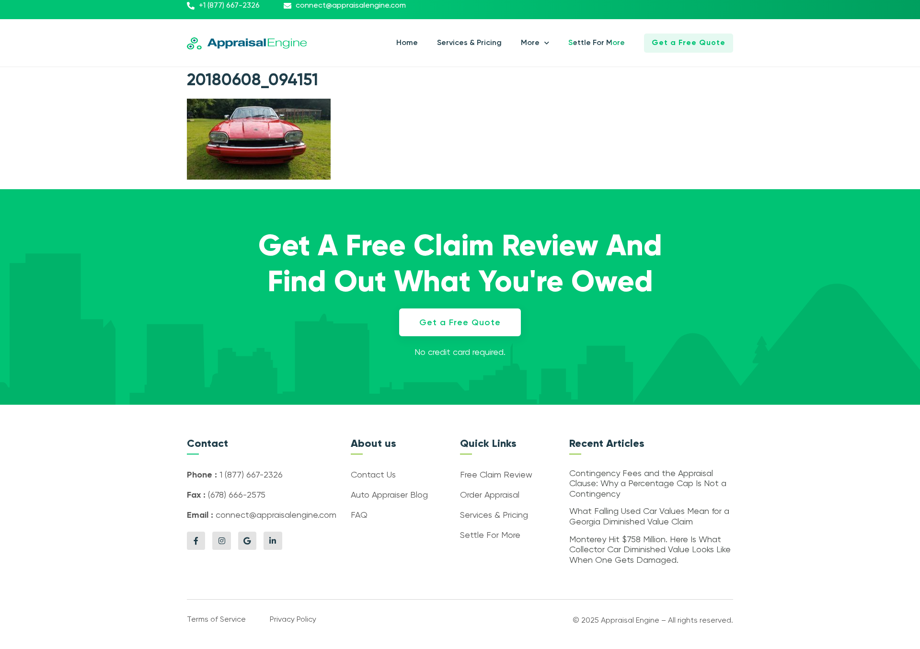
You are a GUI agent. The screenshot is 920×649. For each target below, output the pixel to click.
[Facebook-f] (196, 541)
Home (407, 43)
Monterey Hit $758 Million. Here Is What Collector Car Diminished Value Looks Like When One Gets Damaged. (650, 550)
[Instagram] (221, 541)
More (530, 43)
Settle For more (596, 43)
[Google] (247, 541)
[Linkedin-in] (273, 541)
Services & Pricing (469, 43)
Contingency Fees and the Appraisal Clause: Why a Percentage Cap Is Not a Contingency (647, 484)
